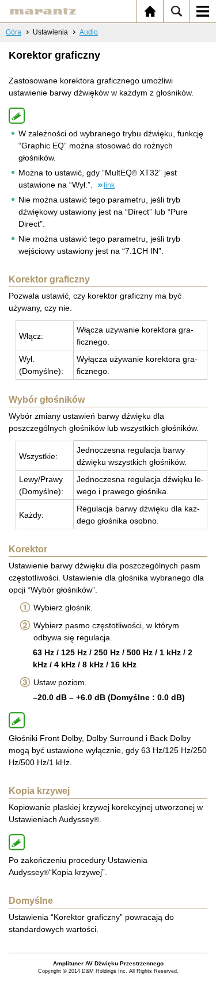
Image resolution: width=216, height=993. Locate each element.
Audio (88, 32)
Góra (13, 32)
